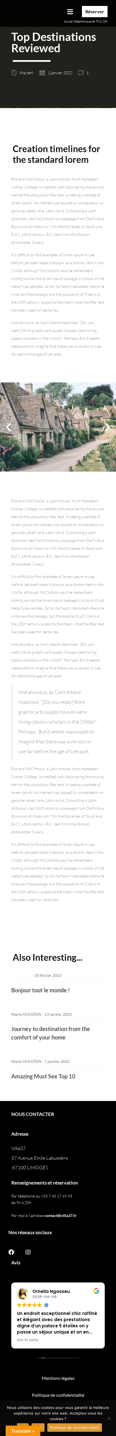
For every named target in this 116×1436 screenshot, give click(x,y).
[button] (66, 11)
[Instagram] (28, 1252)
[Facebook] (11, 1252)
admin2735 (21, 975)
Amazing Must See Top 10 (43, 1076)
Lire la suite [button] (27, 1340)
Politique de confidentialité (74, 1427)
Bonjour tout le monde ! (40, 990)
